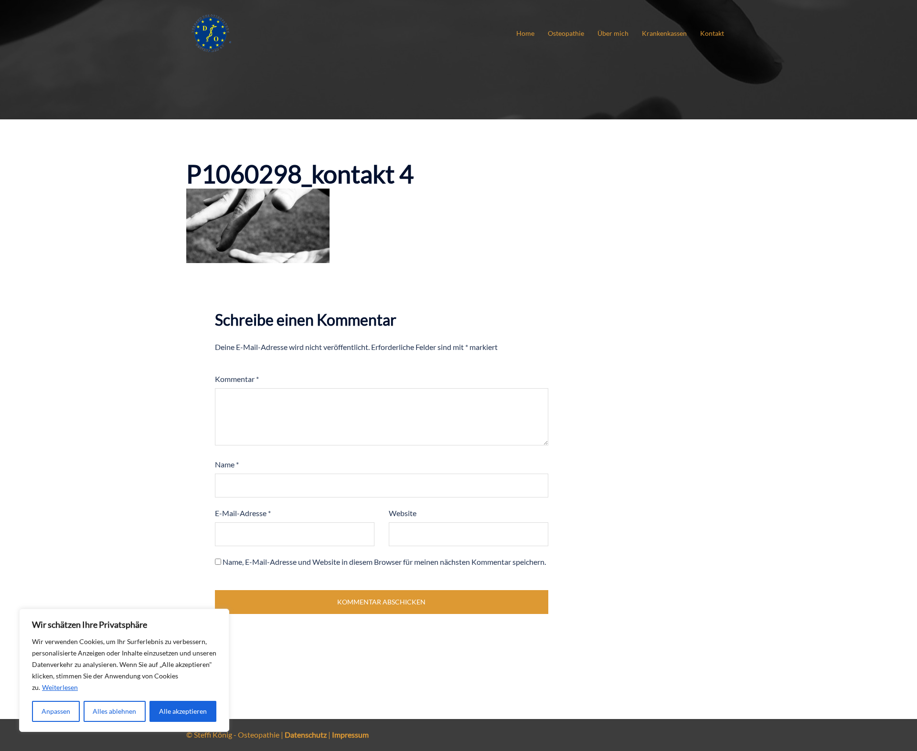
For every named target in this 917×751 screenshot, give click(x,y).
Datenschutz (306, 734)
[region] (124, 670)
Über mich (613, 33)
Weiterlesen (60, 687)
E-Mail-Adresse (243, 513)
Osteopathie (566, 33)
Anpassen (56, 711)
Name (227, 464)
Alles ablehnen (114, 711)
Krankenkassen (664, 33)
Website (402, 513)
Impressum (350, 734)
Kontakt (712, 33)
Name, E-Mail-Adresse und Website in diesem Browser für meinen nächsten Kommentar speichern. (384, 561)
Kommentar (237, 378)
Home (525, 33)
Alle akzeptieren (183, 711)
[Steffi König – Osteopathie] (211, 32)
